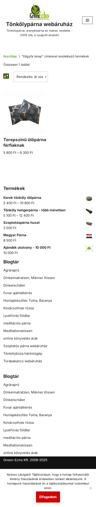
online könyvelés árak (20, 338)
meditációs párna (17, 323)
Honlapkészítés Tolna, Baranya (27, 300)
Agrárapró (11, 270)
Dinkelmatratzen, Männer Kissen (29, 278)
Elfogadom (48, 497)
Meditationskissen (17, 331)
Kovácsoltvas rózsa (18, 308)
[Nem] (90, 488)
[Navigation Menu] (87, 20)
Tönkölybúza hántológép (22, 353)
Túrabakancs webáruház (22, 361)
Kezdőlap (10, 56)
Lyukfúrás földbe (16, 316)
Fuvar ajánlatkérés (17, 293)
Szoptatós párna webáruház (25, 346)
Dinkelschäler (14, 285)
